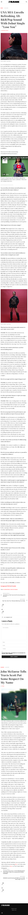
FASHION (2, 667)
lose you (12, 589)
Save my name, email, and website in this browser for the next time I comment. (13, 653)
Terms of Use (14, 910)
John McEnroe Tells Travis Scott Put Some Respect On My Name (13, 677)
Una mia (16, 589)
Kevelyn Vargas (5, 30)
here (16, 864)
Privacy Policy (14, 908)
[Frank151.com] (14, 2)
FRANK (3, 686)
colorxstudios (6, 589)
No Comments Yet (8, 617)
